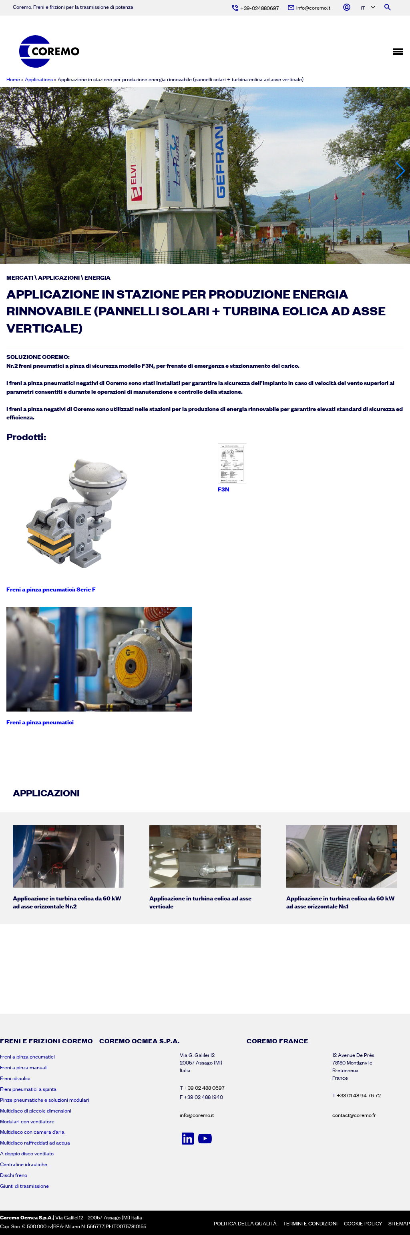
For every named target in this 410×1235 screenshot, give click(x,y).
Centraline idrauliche (23, 1164)
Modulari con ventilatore (27, 1121)
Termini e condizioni (310, 1223)
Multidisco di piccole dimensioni (35, 1110)
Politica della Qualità (245, 1223)
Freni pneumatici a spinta (28, 1089)
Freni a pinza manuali (24, 1067)
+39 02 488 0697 (204, 1087)
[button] (400, 171)
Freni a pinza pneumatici (27, 1056)
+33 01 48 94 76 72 (359, 1095)
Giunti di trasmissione (24, 1185)
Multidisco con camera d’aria (32, 1131)
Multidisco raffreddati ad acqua (35, 1142)
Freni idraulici (15, 1078)
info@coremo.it (197, 1115)
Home (13, 79)
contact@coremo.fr (354, 1115)
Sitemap (399, 1223)
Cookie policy (363, 1223)
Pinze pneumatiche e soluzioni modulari (44, 1099)
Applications (39, 79)
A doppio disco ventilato (27, 1153)
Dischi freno (13, 1175)
